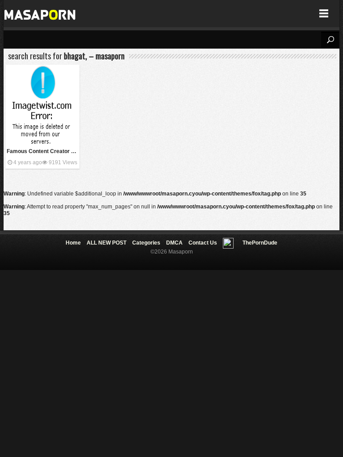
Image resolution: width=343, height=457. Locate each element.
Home (73, 243)
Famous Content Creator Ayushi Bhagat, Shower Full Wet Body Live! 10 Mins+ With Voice (43, 151)
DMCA (174, 243)
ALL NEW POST (106, 243)
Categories (146, 243)
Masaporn (40, 13)
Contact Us (202, 243)
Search (330, 40)
